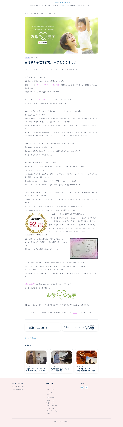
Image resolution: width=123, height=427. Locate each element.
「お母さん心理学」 (41, 99)
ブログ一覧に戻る (32, 338)
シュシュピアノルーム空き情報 (48, 85)
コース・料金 (46, 6)
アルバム (90, 6)
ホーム (48, 387)
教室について (34, 6)
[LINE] (86, 387)
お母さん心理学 (30, 284)
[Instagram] (82, 387)
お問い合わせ (71, 6)
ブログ (62, 6)
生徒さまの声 (50, 408)
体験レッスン (81, 6)
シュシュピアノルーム (61, 2)
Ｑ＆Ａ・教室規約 (51, 406)
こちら (75, 312)
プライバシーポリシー (53, 411)
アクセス (55, 6)
